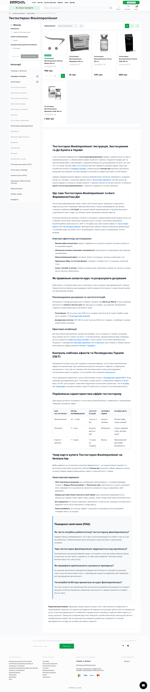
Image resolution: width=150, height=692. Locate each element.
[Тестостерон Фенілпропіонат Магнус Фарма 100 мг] (54, 42)
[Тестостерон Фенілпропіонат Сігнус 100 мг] (104, 42)
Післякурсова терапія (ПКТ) (21, 164)
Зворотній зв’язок (14, 672)
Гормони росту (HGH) (19, 175)
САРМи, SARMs (16, 194)
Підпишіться (67, 646)
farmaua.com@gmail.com (86, 665)
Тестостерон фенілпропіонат (22, 126)
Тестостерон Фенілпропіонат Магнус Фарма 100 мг (53, 60)
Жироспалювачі (17, 188)
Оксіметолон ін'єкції (18, 159)
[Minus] (46, 76)
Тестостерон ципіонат (19, 93)
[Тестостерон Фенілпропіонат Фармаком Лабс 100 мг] (54, 92)
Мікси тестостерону (18, 104)
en (125, 2)
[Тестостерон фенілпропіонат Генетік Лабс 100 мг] (129, 42)
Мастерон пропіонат (82, 343)
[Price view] (137, 26)
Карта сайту (12, 674)
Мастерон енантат (48, 670)
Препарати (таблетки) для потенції (21, 182)
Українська (131, 2)
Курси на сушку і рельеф (79, 340)
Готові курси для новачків (79, 316)
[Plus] (55, 76)
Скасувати (16, 56)
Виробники (12, 677)
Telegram (127, 661)
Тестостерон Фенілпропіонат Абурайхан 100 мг (76, 59)
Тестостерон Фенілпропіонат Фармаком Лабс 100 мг (53, 108)
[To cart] (63, 76)
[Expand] (37, 71)
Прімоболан (15, 148)
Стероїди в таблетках (19, 71)
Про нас (40, 2)
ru (137, 2)
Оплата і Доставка (50, 2)
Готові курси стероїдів (19, 170)
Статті (34, 2)
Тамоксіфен (60, 386)
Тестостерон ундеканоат (20, 120)
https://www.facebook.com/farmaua (123, 646)
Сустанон (14, 115)
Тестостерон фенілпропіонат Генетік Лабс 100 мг (128, 59)
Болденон (14, 142)
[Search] (111, 8)
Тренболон (15, 131)
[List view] (132, 26)
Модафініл (14, 199)
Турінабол (91, 346)
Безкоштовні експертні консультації (20, 661)
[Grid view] (127, 26)
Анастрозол (110, 372)
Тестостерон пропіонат (19, 98)
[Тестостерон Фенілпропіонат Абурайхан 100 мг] (79, 42)
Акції (66, 2)
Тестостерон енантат (18, 87)
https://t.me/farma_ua (128, 646)
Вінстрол (14, 153)
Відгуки (60, 2)
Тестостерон (31, 13)
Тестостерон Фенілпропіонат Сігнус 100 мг (103, 59)
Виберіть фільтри (29, 56)
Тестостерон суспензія (19, 109)
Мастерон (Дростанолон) (20, 137)
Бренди (72, 2)
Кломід (126, 383)
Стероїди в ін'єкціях (19, 13)
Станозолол (100, 343)
